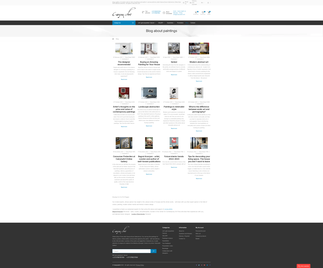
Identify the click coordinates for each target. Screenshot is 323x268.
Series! (174, 62)
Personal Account (200, 231)
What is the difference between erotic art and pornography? (199, 109)
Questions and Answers (185, 233)
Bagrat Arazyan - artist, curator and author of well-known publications (149, 159)
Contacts (192, 22)
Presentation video (167, 246)
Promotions (180, 22)
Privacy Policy (140, 265)
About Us (186, 2)
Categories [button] (117, 23)
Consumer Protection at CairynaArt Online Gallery (124, 159)
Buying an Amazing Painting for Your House (149, 63)
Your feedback (166, 243)
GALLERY (160, 22)
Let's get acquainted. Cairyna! (146, 22)
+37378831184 (155, 13)
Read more (124, 79)
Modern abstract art (199, 62)
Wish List (198, 233)
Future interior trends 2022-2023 (174, 157)
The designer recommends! (124, 63)
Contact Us (182, 238)
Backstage (165, 248)
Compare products (201, 236)
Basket (197, 238)
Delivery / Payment (184, 236)
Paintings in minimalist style (174, 107)
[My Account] (209, 2)
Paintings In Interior (167, 238)
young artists (168, 209)
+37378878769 (156, 11)
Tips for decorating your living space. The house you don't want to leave (199, 159)
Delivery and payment (194, 2)
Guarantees (170, 22)
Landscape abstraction (149, 106)
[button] (208, 13)
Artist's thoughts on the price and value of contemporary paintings (124, 109)
